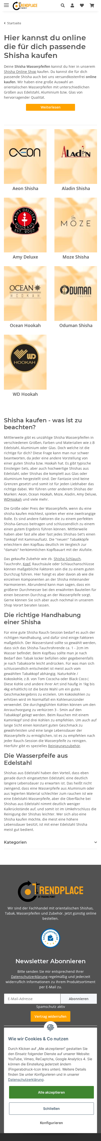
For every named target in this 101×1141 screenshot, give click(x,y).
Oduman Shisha (75, 325)
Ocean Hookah (25, 325)
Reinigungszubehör (64, 745)
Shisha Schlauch (67, 558)
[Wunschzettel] (82, 5)
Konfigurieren (51, 1123)
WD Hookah (25, 394)
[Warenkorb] (92, 5)
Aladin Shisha (76, 188)
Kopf (26, 564)
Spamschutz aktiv (50, 1006)
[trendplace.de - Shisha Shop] (25, 6)
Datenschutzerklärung (29, 976)
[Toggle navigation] (6, 3)
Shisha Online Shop (20, 71)
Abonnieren (78, 998)
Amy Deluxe (25, 257)
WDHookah (13, 499)
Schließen (51, 1108)
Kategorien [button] (15, 842)
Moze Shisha (76, 257)
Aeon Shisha (25, 188)
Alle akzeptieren (51, 1092)
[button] (63, 5)
